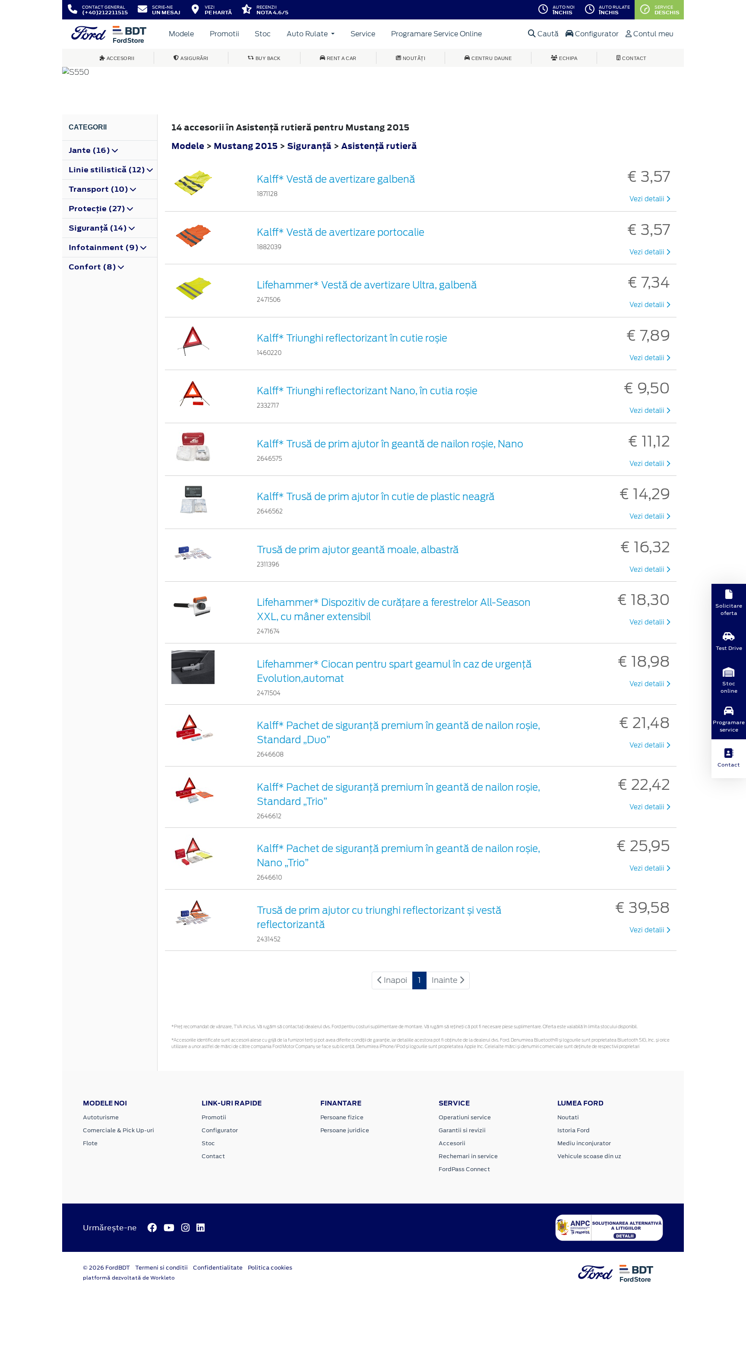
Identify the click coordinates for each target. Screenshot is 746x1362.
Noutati (568, 1117)
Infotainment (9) (104, 247)
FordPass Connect (464, 1169)
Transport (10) (99, 189)
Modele (181, 34)
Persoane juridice (344, 1130)
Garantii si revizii (462, 1130)
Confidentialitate (218, 1268)
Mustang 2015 (246, 146)
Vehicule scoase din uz (589, 1156)
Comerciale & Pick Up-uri (118, 1130)
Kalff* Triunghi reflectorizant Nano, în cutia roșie (367, 390)
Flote (90, 1143)
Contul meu (652, 34)
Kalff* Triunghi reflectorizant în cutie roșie (352, 338)
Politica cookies (270, 1268)
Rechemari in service (468, 1156)
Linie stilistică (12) (108, 170)
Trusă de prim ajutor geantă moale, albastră (358, 549)
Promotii (224, 34)
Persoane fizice (342, 1117)
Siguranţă (310, 146)
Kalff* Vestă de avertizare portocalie (340, 232)
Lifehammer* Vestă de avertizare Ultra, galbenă (367, 285)
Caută (547, 34)
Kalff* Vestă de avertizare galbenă (336, 179)
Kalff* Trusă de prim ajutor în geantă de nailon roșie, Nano (390, 444)
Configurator (596, 34)
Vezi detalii (647, 199)
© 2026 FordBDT (106, 1268)
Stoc (263, 34)
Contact (213, 1156)
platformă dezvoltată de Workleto (129, 1277)
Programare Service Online (436, 34)
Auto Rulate (308, 34)
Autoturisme (101, 1117)
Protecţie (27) (98, 208)
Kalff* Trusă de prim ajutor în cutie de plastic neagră (376, 496)
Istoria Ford (573, 1130)
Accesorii (452, 1143)
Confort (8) (93, 267)
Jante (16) (90, 150)
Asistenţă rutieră (379, 146)
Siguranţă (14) (99, 228)
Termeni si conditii (161, 1268)
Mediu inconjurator (584, 1143)
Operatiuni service (465, 1117)
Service (363, 34)
